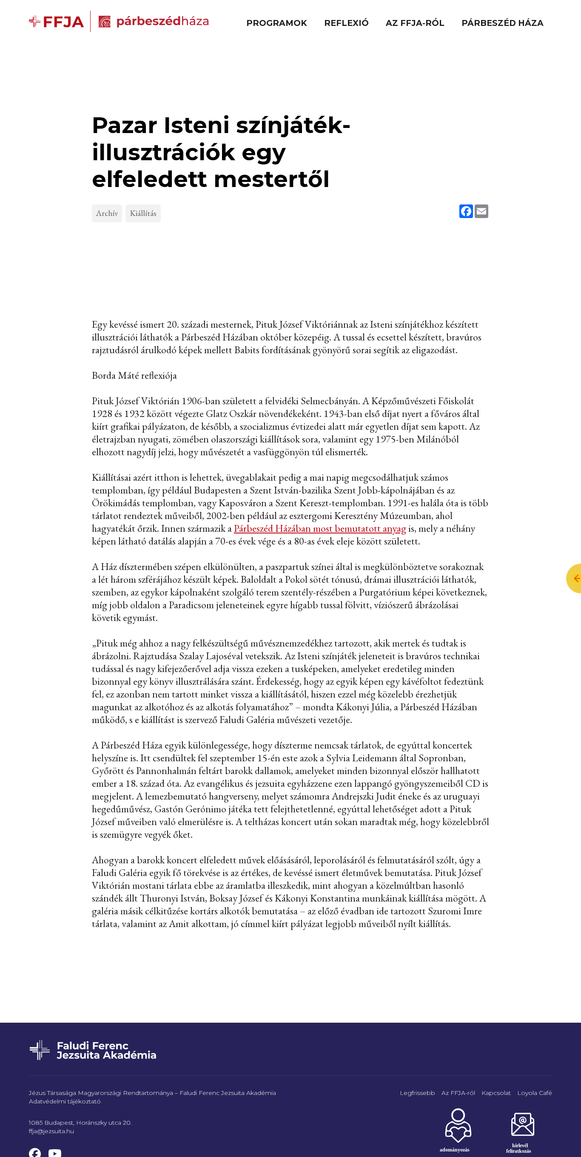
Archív (107, 213)
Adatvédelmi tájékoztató (65, 1101)
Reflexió (346, 23)
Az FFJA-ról (415, 23)
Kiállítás (143, 213)
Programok (276, 23)
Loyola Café (534, 1093)
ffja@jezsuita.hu (51, 1131)
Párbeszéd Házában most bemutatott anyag (320, 528)
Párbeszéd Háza (502, 23)
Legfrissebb (417, 1093)
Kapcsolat (496, 1093)
